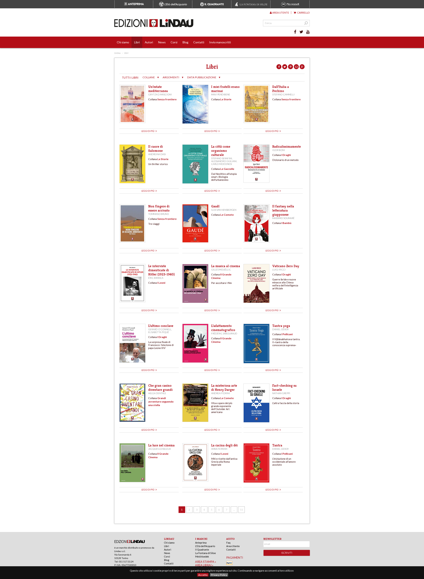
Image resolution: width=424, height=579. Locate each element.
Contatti (198, 42)
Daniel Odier (280, 329)
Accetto (203, 574)
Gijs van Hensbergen (223, 209)
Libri (137, 42)
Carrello (303, 12)
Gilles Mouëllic (221, 269)
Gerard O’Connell (159, 329)
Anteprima (201, 542)
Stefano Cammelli (283, 94)
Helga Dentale (157, 393)
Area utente (280, 12)
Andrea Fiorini (220, 393)
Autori (149, 42)
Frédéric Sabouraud (224, 333)
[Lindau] (178, 23)
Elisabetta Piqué (158, 332)
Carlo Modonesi (221, 164)
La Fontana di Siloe (205, 553)
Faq (228, 542)
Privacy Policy (219, 574)
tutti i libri (130, 77)
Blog (185, 42)
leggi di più (148, 131)
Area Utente (233, 546)
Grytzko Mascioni (160, 94)
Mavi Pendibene (220, 94)
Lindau (117, 53)
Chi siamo (123, 42)
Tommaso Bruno (158, 214)
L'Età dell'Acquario (205, 546)
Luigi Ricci (279, 269)
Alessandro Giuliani (224, 161)
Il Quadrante (202, 549)
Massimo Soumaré (283, 218)
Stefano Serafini (221, 158)
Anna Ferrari (219, 448)
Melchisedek (202, 556)
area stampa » (205, 561)
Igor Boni (278, 150)
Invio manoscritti (220, 42)
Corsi (174, 42)
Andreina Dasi (157, 154)
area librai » (204, 565)
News (162, 42)
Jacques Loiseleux (159, 448)
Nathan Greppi (281, 393)
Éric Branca (155, 277)
